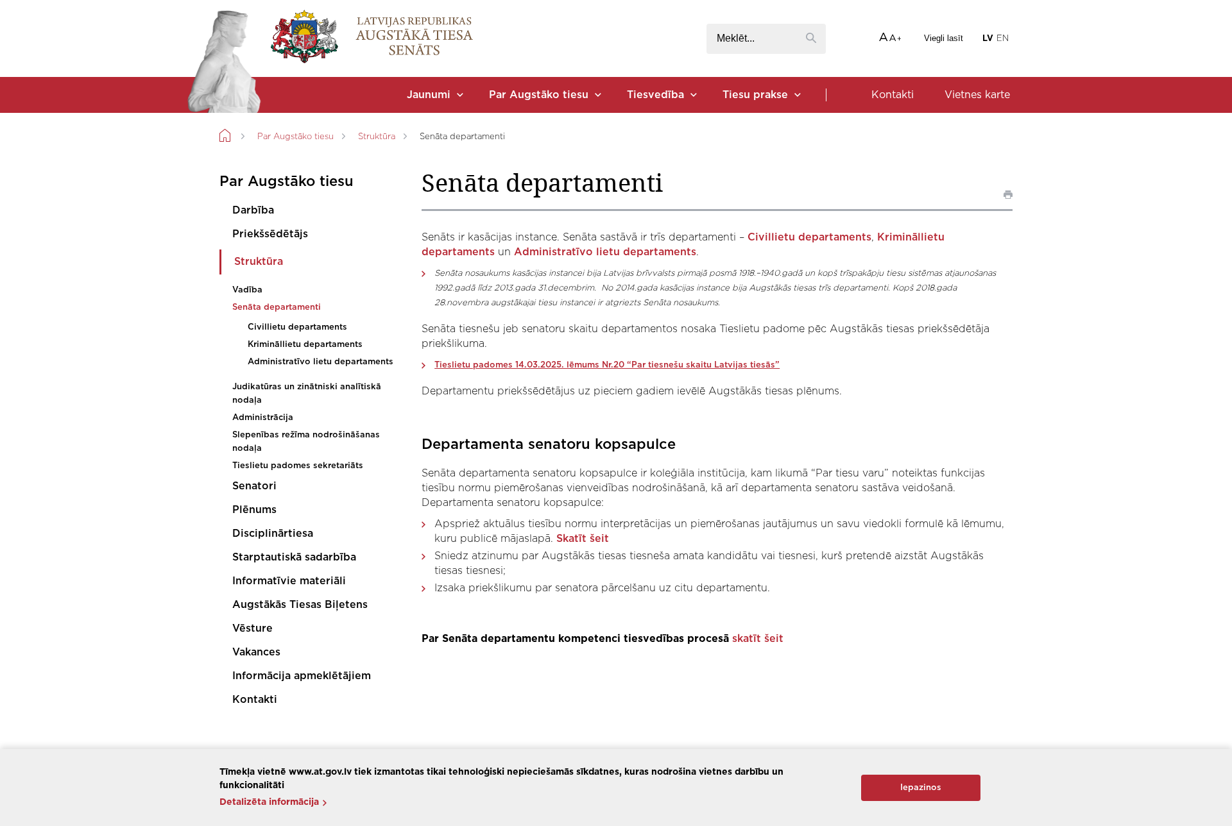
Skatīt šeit (582, 539)
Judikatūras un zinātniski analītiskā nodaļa (306, 394)
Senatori (254, 486)
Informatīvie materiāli (289, 581)
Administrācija (262, 418)
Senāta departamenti (276, 307)
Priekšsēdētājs (270, 234)
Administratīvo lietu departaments (320, 362)
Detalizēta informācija (269, 802)
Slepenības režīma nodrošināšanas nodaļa (306, 442)
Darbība (253, 210)
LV (987, 39)
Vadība (247, 290)
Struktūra (376, 137)
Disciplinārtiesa (272, 533)
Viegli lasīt (943, 38)
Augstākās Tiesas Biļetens (300, 605)
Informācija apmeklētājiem (301, 676)
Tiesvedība (655, 95)
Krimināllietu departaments (305, 345)
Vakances (256, 652)
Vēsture (252, 628)
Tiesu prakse (755, 95)
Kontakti (892, 95)
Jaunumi (428, 95)
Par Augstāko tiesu (538, 95)
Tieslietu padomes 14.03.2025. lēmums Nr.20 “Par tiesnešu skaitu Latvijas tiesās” (607, 365)
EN (1003, 39)
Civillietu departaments (297, 327)
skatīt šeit (759, 639)
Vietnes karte (977, 95)
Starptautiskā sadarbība (294, 557)
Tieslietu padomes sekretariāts (297, 466)
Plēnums (254, 510)
